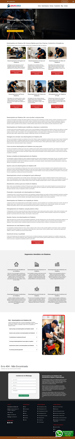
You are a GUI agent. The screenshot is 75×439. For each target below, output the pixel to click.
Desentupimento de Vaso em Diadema (36, 61)
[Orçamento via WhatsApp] (64, 433)
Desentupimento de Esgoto (43, 415)
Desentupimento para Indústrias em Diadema (57, 270)
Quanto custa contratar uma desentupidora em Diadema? (23, 333)
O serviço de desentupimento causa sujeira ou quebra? (23, 341)
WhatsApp (65, 1)
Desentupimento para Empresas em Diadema (37, 270)
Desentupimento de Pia (42, 413)
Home (39, 6)
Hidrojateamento (41, 417)
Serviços (51, 6)
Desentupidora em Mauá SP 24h (59, 415)
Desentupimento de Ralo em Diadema (57, 61)
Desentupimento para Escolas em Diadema (36, 295)
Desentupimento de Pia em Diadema (16, 94)
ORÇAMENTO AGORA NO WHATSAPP (15, 31)
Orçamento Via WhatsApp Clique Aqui (37, 242)
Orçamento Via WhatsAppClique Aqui (16, 72)
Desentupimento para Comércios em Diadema (57, 295)
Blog (62, 6)
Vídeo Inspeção (41, 422)
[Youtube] (12, 422)
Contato (66, 6)
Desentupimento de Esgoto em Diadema (16, 61)
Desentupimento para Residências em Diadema (16, 270)
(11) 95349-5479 (11, 1)
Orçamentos (57, 6)
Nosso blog (26, 415)
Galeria (25, 413)
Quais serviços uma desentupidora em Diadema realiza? (23, 328)
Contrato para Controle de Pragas (59, 413)
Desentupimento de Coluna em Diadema (37, 94)
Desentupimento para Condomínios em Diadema (16, 295)
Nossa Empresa (45, 6)
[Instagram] (10, 422)
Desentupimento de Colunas (43, 411)
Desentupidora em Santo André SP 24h (60, 417)
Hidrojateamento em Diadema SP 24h (57, 94)
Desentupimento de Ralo (43, 406)
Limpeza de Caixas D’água (58, 406)
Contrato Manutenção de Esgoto (59, 411)
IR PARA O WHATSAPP (23, 395)
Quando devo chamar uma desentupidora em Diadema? (23, 345)
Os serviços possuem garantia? (23, 349)
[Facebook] (8, 422)
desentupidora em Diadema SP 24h (22, 186)
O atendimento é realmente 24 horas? (23, 337)
